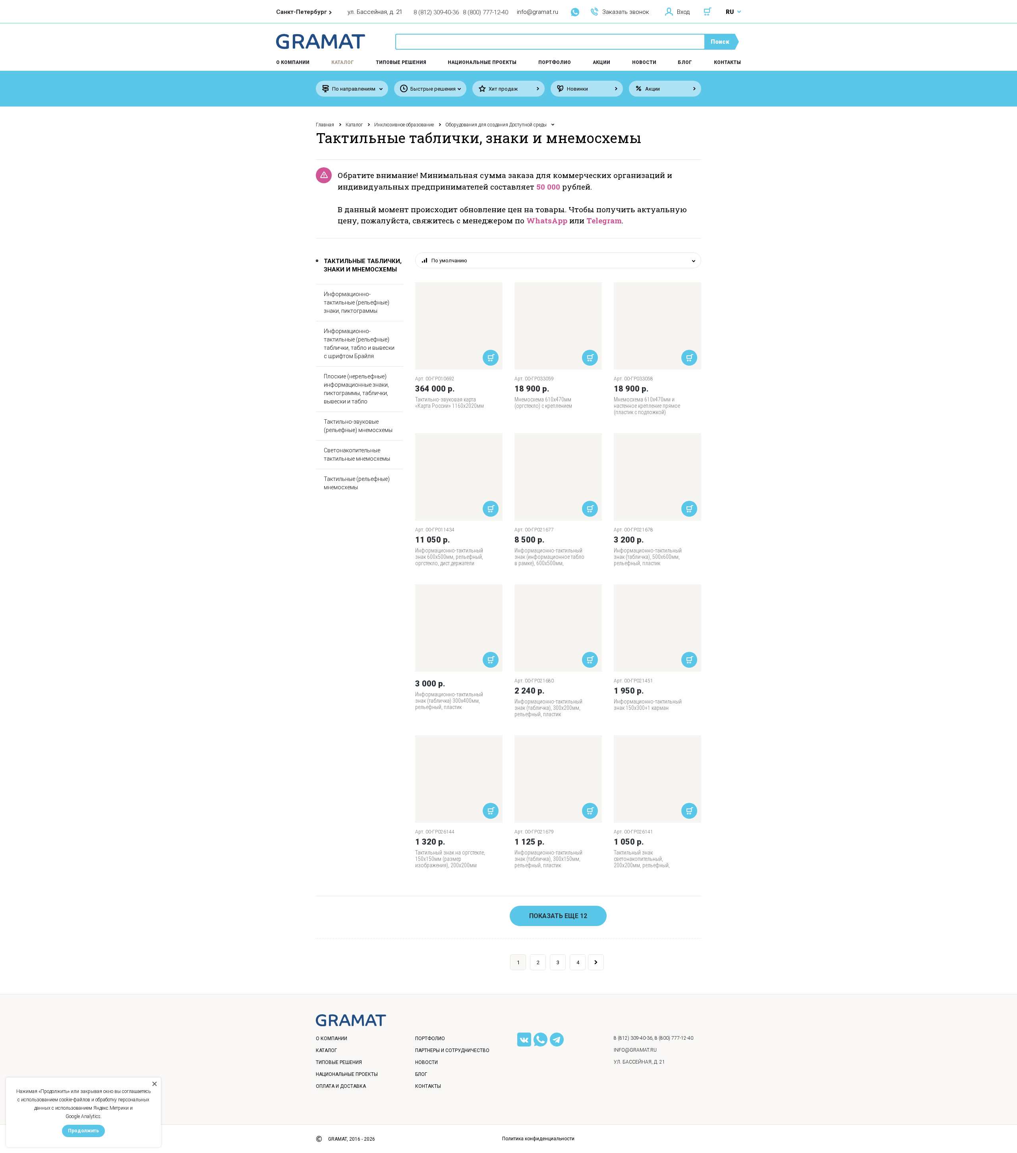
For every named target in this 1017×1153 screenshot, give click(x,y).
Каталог (342, 62)
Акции (601, 62)
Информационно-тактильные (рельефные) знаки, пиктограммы (356, 302)
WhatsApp (546, 220)
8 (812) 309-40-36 (436, 12)
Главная (325, 125)
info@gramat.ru (537, 12)
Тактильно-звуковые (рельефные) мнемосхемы (358, 426)
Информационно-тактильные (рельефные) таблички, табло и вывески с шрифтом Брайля (359, 343)
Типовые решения (401, 62)
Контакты (727, 62)
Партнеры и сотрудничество (452, 1050)
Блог (685, 62)
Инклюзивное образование (404, 125)
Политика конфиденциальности (538, 1138)
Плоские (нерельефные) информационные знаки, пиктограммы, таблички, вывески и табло (356, 389)
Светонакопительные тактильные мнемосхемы (357, 454)
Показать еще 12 (558, 916)
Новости (644, 62)
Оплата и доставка (341, 1086)
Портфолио (554, 62)
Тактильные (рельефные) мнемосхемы (357, 483)
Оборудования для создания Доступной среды (496, 125)
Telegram (604, 220)
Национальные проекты (482, 62)
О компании (331, 1038)
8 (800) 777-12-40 (485, 12)
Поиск (720, 41)
